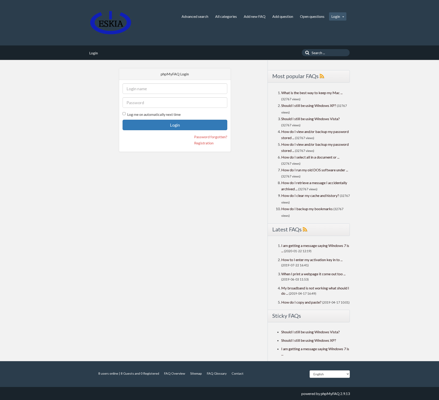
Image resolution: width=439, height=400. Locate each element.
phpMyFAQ (330, 393)
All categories (226, 16)
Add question (282, 16)
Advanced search (195, 16)
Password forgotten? (210, 137)
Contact (238, 373)
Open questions (312, 16)
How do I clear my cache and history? (310, 195)
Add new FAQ (254, 16)
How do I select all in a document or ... (310, 157)
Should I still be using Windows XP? (309, 105)
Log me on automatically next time (154, 114)
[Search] (306, 52)
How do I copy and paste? (301, 302)
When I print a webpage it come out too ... (313, 274)
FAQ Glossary (217, 373)
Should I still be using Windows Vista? (310, 119)
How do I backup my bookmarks (307, 209)
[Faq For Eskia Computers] (110, 22)
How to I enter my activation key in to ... (312, 259)
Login (336, 16)
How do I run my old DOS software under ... (314, 170)
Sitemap (196, 373)
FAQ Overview (174, 373)
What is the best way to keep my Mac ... (312, 92)
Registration (204, 143)
